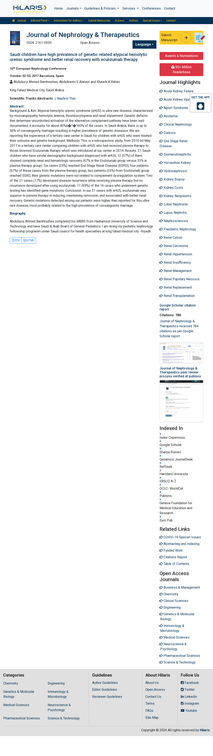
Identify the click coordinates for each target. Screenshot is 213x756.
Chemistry (10, 683)
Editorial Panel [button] (39, 20)
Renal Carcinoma (175, 246)
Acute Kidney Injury (177, 99)
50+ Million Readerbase (182, 69)
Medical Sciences (16, 705)
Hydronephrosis (175, 171)
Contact (169, 8)
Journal (21, 20)
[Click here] (29, 8)
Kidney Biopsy (174, 179)
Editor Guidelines (104, 690)
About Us (152, 683)
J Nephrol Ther (65, 98)
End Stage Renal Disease (173, 143)
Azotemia (170, 116)
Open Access (155, 690)
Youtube (191, 711)
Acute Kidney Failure (178, 91)
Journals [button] (72, 8)
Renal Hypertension (177, 254)
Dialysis (169, 133)
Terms (150, 703)
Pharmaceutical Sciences (21, 718)
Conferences (151, 8)
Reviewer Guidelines (107, 697)
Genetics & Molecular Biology (18, 694)
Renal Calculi (172, 238)
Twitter (189, 690)
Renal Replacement (177, 287)
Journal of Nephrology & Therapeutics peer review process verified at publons (180, 372)
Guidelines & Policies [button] (100, 8)
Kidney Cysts (173, 188)
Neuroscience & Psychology (59, 707)
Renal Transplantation (179, 296)
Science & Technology (64, 718)
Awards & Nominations (181, 56)
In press (119, 20)
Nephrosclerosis (175, 221)
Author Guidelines (105, 683)
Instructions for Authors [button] (68, 20)
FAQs (149, 711)
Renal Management (177, 271)
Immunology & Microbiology (58, 694)
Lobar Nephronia (175, 204)
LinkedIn (190, 697)
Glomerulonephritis (177, 154)
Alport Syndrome (175, 108)
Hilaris (205, 730)
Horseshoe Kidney (177, 163)
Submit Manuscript (99, 20)
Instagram (191, 703)
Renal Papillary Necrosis (181, 279)
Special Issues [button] (151, 20)
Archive (133, 20)
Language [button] (143, 44)
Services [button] (129, 8)
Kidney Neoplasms (177, 196)
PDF (17, 240)
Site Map (152, 718)
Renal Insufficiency (177, 262)
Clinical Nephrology (177, 124)
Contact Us (153, 697)
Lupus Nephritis (175, 213)
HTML (30, 240)
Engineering (56, 683)
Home (58, 8)
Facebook (191, 683)
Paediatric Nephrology (179, 229)
